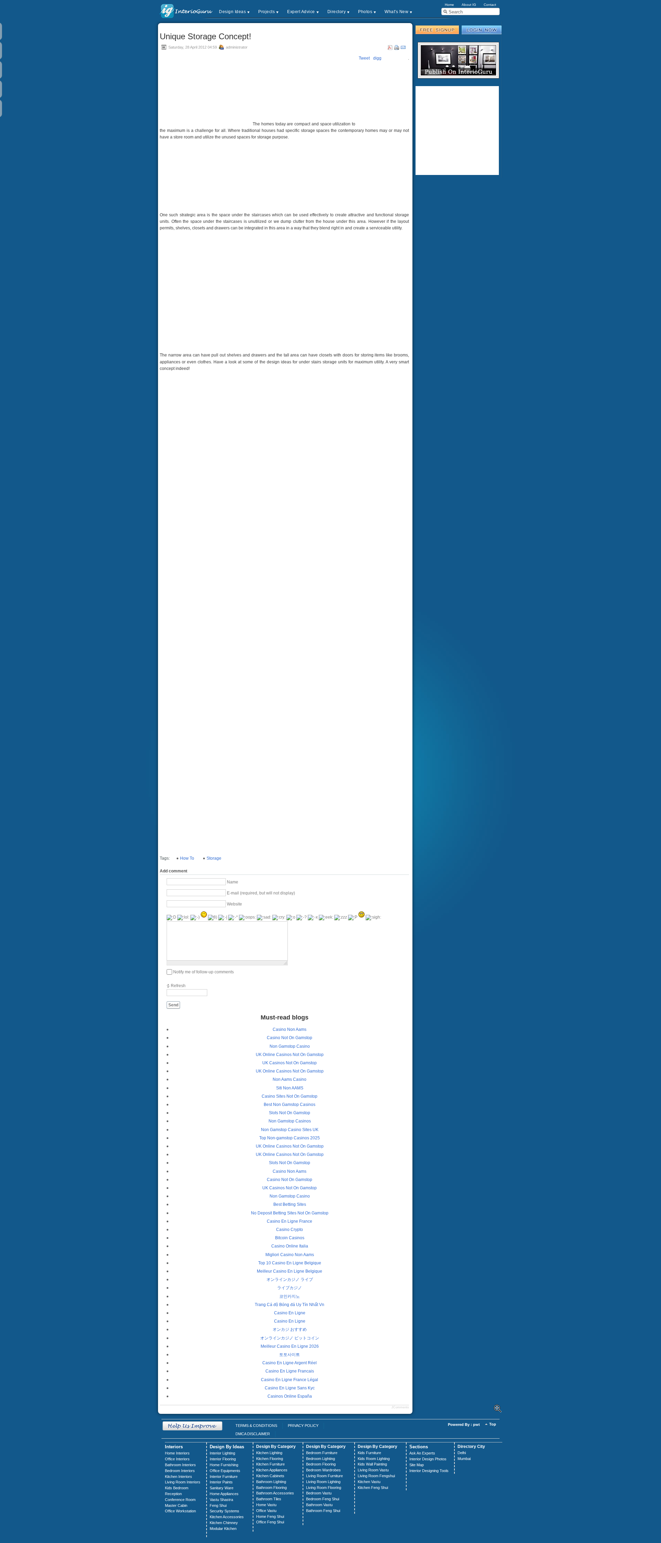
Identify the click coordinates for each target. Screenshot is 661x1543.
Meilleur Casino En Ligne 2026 (290, 1346)
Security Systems (224, 1511)
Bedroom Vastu (319, 1493)
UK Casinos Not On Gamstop (289, 1062)
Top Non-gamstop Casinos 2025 (289, 1138)
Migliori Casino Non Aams (289, 1254)
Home (449, 5)
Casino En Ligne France (289, 1221)
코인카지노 (289, 1296)
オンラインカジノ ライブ (289, 1279)
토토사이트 (289, 1354)
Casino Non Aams (289, 1029)
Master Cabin (176, 1505)
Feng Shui (218, 1505)
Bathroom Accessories (275, 1493)
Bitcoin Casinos (289, 1237)
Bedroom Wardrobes (323, 1470)
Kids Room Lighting (374, 1459)
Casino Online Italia (289, 1246)
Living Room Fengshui (376, 1476)
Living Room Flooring (323, 1487)
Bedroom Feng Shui (322, 1499)
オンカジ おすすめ (290, 1329)
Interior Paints (221, 1482)
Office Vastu (266, 1511)
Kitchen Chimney (224, 1523)
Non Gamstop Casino (290, 1046)
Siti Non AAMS (289, 1088)
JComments (400, 1407)
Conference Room (180, 1500)
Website (234, 903)
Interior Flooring (223, 1459)
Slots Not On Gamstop (289, 1112)
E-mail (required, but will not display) (261, 892)
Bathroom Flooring (271, 1487)
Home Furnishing (224, 1465)
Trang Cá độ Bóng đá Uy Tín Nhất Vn (289, 1304)
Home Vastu (266, 1505)
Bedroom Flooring (321, 1464)
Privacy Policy (303, 1425)
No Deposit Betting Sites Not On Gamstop (289, 1213)
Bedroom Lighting (320, 1459)
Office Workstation (180, 1511)
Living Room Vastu (373, 1470)
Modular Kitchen (223, 1528)
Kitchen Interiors (178, 1476)
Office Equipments (225, 1471)
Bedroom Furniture (321, 1453)
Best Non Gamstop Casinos (289, 1104)
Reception (173, 1494)
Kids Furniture (369, 1453)
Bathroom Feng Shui (323, 1511)
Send (173, 1005)
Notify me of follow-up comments (203, 972)
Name (232, 881)
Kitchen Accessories (227, 1517)
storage (214, 858)
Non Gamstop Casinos (290, 1121)
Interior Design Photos (428, 1459)
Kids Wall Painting (372, 1464)
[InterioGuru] (186, 10)
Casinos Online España (289, 1396)
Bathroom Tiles (268, 1499)
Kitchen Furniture (270, 1464)
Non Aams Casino (289, 1079)
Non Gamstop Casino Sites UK (289, 1129)
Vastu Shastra (221, 1500)
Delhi (462, 1453)
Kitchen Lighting (269, 1453)
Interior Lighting (222, 1453)
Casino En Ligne (289, 1313)
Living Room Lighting (323, 1482)
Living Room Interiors (182, 1482)
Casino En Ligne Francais (289, 1371)
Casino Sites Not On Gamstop (289, 1096)
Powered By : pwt (464, 1424)
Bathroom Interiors (180, 1465)
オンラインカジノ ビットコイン (289, 1338)
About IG (469, 5)
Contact (490, 5)
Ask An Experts (422, 1453)
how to (187, 858)
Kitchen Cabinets (270, 1476)
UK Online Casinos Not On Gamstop (290, 1054)
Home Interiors (177, 1453)
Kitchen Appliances (271, 1470)
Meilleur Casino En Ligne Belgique (289, 1271)
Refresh (178, 985)
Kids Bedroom (176, 1488)
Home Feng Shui (270, 1516)
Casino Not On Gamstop (289, 1037)
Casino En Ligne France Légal (289, 1379)
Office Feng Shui (270, 1522)
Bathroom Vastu (319, 1505)
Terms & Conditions (256, 1425)
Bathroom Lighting (271, 1482)
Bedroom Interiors (180, 1471)
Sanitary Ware (221, 1488)
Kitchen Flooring (269, 1459)
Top (492, 1424)
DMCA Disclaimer (252, 1434)
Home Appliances (224, 1494)
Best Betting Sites (289, 1204)
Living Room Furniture (324, 1476)
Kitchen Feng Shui (373, 1487)
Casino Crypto (289, 1229)
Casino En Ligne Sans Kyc (290, 1388)
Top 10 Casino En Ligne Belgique (289, 1263)
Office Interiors (177, 1459)
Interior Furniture (224, 1476)
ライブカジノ (289, 1287)
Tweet (364, 58)
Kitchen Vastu (369, 1482)
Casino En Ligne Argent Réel (289, 1362)
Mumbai (464, 1459)
